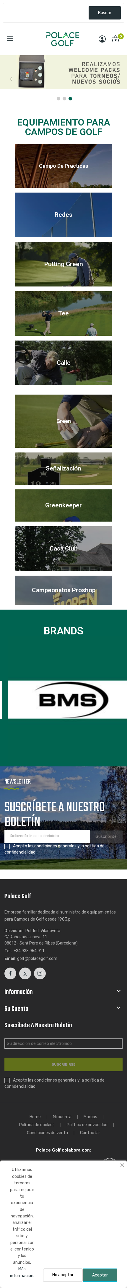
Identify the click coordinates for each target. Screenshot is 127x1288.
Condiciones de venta (47, 1133)
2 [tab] (64, 98)
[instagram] (40, 973)
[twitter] (25, 973)
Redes (63, 214)
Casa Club (64, 548)
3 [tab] (70, 98)
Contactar (90, 1133)
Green (63, 421)
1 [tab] (58, 98)
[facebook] (10, 973)
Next (116, 79)
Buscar (104, 12)
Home (35, 1117)
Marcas (90, 1117)
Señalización (63, 468)
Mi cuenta (62, 1117)
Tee (63, 313)
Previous (11, 79)
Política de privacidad (87, 1125)
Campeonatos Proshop (63, 590)
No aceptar (63, 1274)
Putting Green (63, 264)
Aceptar (100, 1275)
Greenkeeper (63, 505)
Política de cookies (37, 1125)
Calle (64, 362)
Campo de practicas (63, 166)
